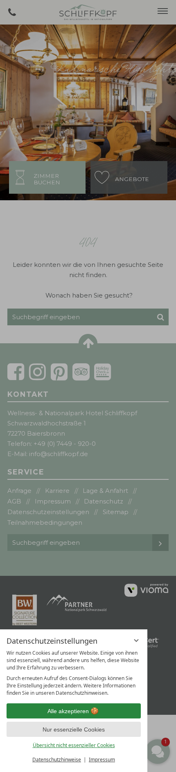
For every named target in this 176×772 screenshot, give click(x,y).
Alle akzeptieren (68, 711)
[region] (74, 673)
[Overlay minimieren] (136, 640)
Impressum (102, 759)
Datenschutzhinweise (56, 759)
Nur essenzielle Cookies (74, 729)
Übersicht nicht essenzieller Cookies (74, 745)
